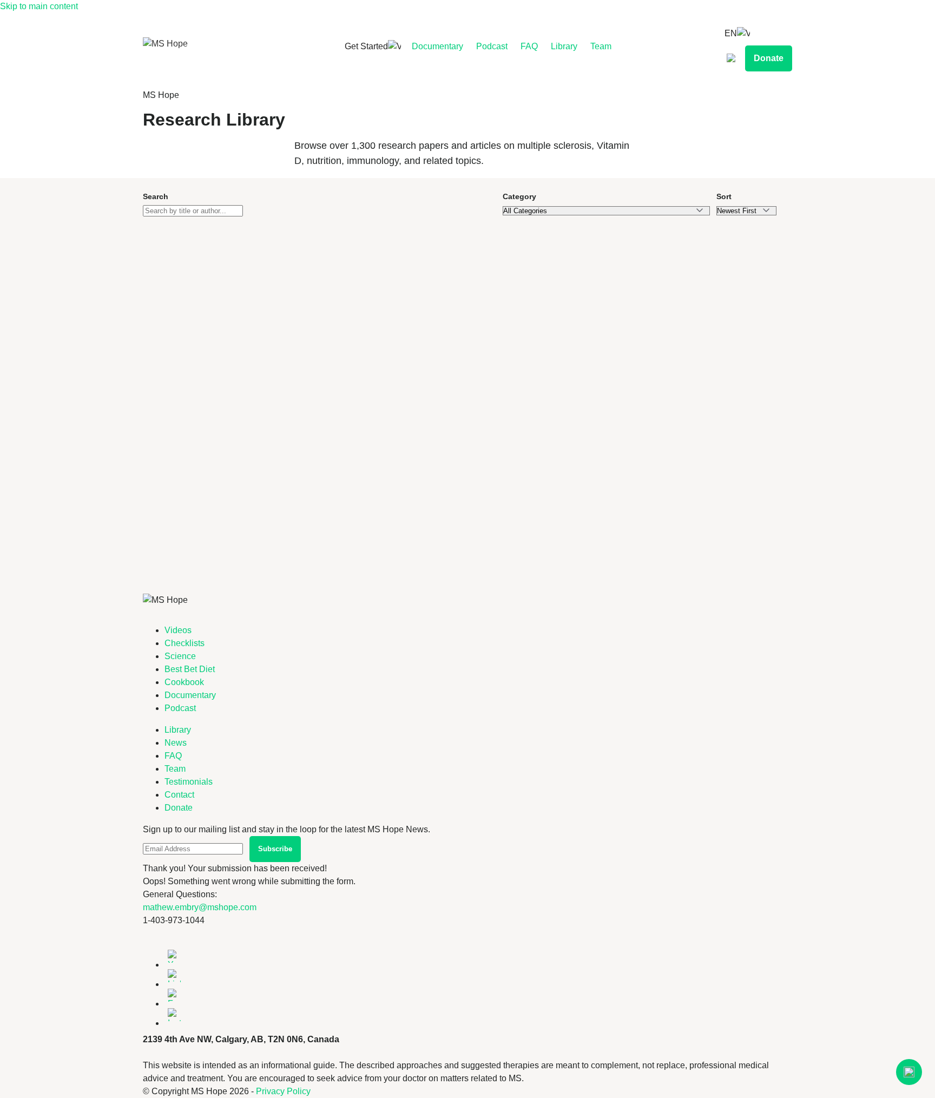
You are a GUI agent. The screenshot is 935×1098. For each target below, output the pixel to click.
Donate (768, 58)
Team (600, 46)
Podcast (492, 46)
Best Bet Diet (189, 669)
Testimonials (188, 781)
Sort (724, 196)
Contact (179, 794)
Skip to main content (39, 6)
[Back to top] (909, 1072)
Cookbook (184, 682)
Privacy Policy (283, 1091)
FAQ (529, 46)
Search (155, 196)
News (175, 742)
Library (564, 46)
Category (519, 196)
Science (180, 656)
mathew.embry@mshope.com (199, 907)
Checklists (184, 643)
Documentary (437, 46)
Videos (178, 630)
